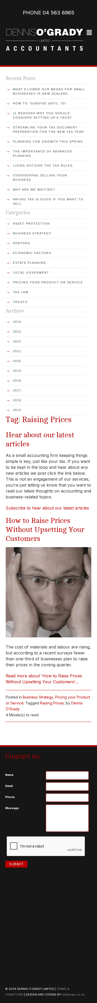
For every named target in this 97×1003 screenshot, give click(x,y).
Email (9, 786)
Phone (10, 797)
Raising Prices (52, 703)
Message (12, 808)
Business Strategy (38, 697)
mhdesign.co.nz (73, 994)
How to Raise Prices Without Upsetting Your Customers (45, 529)
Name (9, 775)
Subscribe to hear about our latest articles (47, 508)
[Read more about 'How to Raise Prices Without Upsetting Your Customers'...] (48, 635)
